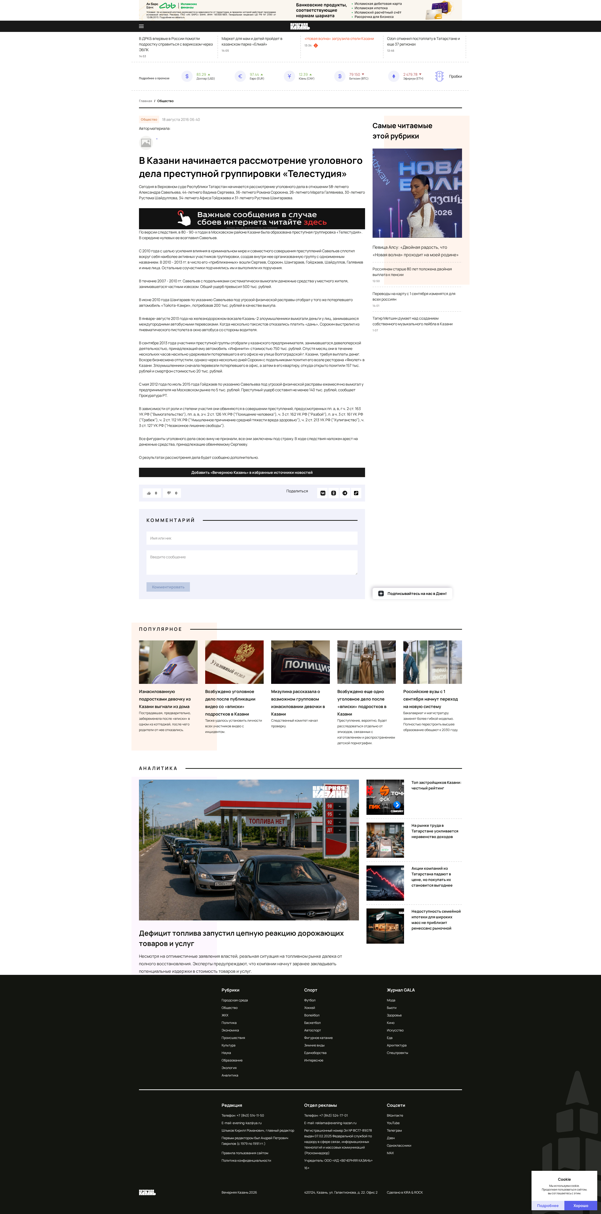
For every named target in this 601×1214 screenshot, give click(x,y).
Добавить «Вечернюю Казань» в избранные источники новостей (252, 472)
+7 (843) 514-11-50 (250, 1115)
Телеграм (394, 1130)
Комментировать (168, 587)
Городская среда (235, 1000)
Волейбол (312, 1015)
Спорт (310, 990)
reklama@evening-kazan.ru (335, 1123)
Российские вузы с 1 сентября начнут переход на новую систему (430, 699)
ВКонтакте (395, 1115)
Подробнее (548, 1205)
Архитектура (397, 1045)
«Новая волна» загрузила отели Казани (339, 38)
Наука (226, 1052)
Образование (232, 1060)
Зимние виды (314, 1045)
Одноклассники (399, 1145)
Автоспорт (312, 1030)
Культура (228, 1045)
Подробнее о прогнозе (154, 78)
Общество (165, 101)
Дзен (391, 1138)
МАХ (390, 1153)
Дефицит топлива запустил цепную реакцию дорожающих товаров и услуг (241, 938)
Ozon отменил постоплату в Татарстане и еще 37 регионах (423, 41)
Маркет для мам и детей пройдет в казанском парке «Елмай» (252, 41)
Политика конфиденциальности (246, 1160)
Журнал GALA (401, 990)
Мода (391, 1000)
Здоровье (394, 1015)
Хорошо (581, 1205)
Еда (390, 1037)
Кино (390, 1022)
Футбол (310, 1000)
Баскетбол (312, 1022)
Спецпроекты (397, 1052)
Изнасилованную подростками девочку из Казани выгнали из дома (165, 699)
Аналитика (158, 768)
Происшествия (233, 1037)
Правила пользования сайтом (245, 1153)
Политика (229, 1022)
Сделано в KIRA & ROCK (405, 1192)
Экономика (230, 1030)
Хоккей (309, 1007)
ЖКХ (225, 1015)
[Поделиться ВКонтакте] (322, 493)
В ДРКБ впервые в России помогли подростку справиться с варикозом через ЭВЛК (176, 44)
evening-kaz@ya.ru (247, 1123)
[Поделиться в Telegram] (345, 493)
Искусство (395, 1030)
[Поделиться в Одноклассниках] (333, 493)
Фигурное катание (318, 1037)
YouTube (393, 1123)
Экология (229, 1067)
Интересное (313, 1060)
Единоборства (315, 1052)
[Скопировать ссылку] (356, 493)
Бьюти (392, 1007)
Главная (145, 101)
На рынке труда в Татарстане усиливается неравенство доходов (435, 831)
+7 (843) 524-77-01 (333, 1115)
